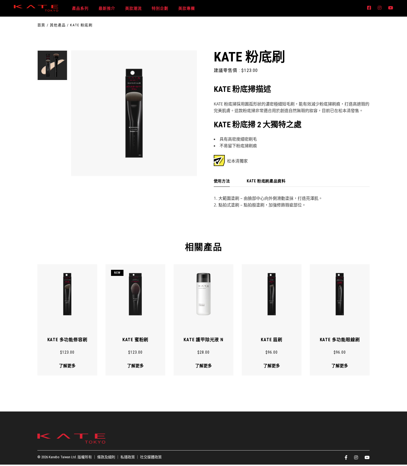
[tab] (222, 181)
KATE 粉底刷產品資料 (266, 181)
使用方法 (222, 181)
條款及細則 (106, 457)
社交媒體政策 (151, 457)
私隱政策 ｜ (130, 457)
